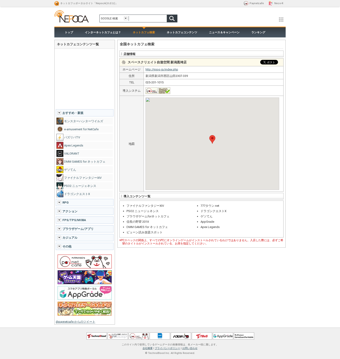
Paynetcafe (257, 3)
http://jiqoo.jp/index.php (161, 69)
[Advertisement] (85, 79)
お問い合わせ (190, 348)
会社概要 (147, 348)
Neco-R (278, 3)
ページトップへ (170, 326)
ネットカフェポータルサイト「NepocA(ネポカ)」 (89, 3)
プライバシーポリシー (167, 348)
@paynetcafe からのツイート (75, 321)
